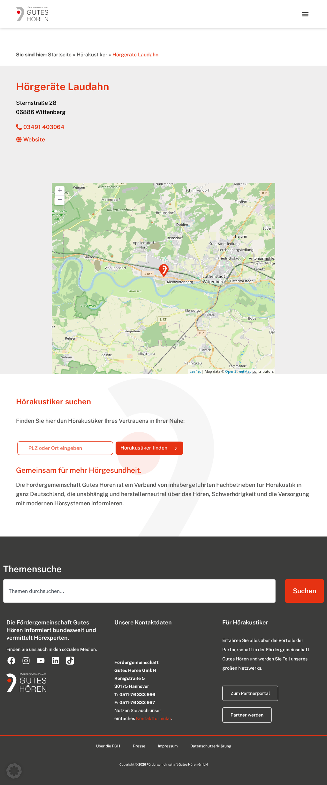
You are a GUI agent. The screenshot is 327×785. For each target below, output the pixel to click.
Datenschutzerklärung (210, 746)
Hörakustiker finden (151, 446)
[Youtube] (40, 660)
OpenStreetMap (238, 371)
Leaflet (195, 371)
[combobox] (139, 591)
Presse (139, 746)
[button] (305, 14)
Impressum (168, 746)
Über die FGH (108, 746)
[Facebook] (11, 660)
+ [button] (60, 190)
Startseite (60, 55)
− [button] (60, 200)
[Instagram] (26, 660)
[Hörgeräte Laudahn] (164, 270)
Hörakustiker (92, 55)
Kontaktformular (153, 718)
